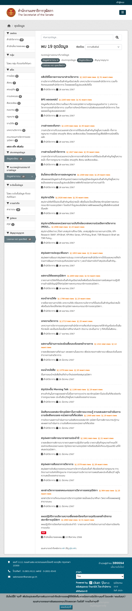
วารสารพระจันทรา (51, 126)
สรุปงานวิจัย (48, 197)
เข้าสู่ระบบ (120, 2)
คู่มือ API (72, 548)
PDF (43, 532)
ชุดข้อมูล (19, 26)
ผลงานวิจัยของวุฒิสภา (54, 276)
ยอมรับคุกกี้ (66, 607)
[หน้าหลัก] (9, 26)
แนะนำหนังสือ (48, 370)
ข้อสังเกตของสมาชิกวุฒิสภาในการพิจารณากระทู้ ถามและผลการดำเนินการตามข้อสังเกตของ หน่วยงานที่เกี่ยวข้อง (81, 413)
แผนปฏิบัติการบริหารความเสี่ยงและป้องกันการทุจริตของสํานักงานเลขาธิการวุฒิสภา (76, 518)
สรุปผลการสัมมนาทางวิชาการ (57, 464)
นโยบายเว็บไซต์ (117, 567)
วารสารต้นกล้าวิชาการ (53, 152)
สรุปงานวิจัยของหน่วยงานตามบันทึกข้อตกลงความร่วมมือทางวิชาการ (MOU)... (78, 225)
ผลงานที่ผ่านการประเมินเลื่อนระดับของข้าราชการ (67, 344)
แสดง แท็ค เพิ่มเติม (15, 146)
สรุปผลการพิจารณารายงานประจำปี (60, 438)
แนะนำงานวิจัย (49, 298)
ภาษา (78, 572)
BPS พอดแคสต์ (49, 100)
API (63, 548)
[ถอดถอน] (57, 60)
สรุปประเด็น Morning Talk (55, 389)
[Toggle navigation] (122, 12)
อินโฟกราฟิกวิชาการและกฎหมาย (59, 175)
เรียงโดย (80, 47)
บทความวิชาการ (50, 321)
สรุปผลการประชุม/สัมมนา (55, 253)
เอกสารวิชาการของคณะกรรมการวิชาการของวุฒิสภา (69, 490)
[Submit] (117, 37)
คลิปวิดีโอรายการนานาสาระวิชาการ (60, 77)
